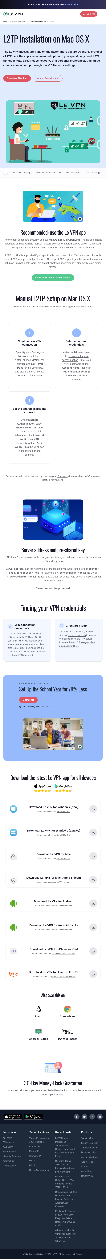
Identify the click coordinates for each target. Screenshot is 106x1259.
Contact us (8, 1161)
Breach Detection (89, 1143)
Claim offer (28, 700)
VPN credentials (73, 172)
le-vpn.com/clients (77, 635)
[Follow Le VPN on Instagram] (92, 1117)
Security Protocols (12, 1156)
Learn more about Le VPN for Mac (53, 277)
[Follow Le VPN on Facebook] (77, 1117)
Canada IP (34, 1146)
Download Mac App (17, 78)
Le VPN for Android (63, 906)
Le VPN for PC (63, 811)
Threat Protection (89, 1148)
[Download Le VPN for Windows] (93, 809)
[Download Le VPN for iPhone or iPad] (93, 951)
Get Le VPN (89, 14)
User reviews (9, 1151)
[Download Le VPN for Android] (93, 903)
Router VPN (87, 1176)
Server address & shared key (48, 172)
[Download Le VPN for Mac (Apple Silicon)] (93, 879)
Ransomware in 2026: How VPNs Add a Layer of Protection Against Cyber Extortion (66, 1199)
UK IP (32, 1161)
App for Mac (87, 1162)
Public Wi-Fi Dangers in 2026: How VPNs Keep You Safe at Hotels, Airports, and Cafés (65, 1218)
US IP (32, 1165)
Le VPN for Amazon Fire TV (63, 976)
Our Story (8, 1147)
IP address (62, 476)
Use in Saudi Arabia (39, 1170)
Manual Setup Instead (47, 78)
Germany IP (35, 1156)
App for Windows (89, 1157)
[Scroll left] (5, 172)
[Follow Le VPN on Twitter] (84, 1117)
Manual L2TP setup (21, 172)
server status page (53, 580)
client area (13, 651)
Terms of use (9, 1166)
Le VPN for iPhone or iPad (63, 953)
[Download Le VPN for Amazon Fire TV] (93, 974)
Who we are (9, 1142)
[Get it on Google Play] (33, 1117)
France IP (34, 1151)
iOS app (85, 1166)
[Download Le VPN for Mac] (93, 856)
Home (6, 22)
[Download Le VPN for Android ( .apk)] (93, 927)
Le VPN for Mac (63, 858)
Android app (87, 1171)
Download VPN (18, 22)
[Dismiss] (103, 4)
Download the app (92, 172)
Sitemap (79, 1254)
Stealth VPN (87, 1138)
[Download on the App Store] (12, 1117)
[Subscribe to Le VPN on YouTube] (100, 1117)
